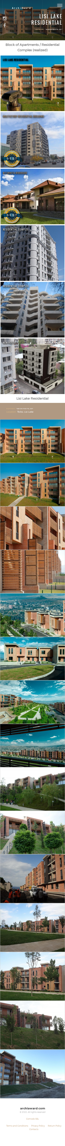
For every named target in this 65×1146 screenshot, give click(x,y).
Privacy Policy (38, 1125)
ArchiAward (21, 8)
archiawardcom (32, 1108)
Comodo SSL (32, 1119)
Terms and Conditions (17, 1125)
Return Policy (54, 1125)
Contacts (33, 1129)
